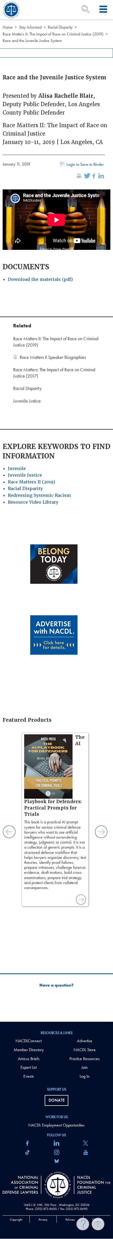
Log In (85, 1076)
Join (84, 1067)
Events (28, 1076)
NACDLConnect (29, 1041)
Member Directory (29, 1049)
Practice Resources (84, 1058)
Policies (70, 1219)
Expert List (28, 1067)
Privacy (43, 1219)
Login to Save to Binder (85, 164)
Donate (57, 1100)
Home (8, 27)
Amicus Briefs (28, 1058)
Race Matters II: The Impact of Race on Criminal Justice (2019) (53, 34)
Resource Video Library (33, 502)
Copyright (16, 1219)
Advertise (84, 1041)
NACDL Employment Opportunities (56, 1125)
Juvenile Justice (25, 475)
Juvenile (17, 468)
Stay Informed (30, 27)
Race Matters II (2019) (31, 482)
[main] (56, 511)
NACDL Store (85, 1049)
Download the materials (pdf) (40, 279)
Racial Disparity (60, 27)
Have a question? (56, 985)
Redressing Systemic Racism (39, 495)
